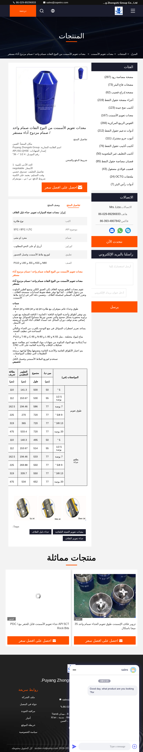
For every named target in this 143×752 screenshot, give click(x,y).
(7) (122, 184)
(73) (120, 84)
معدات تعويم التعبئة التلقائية (69, 531)
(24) (121, 176)
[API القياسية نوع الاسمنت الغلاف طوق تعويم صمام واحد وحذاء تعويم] (38, 596)
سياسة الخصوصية (28, 732)
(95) (114, 161)
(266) (117, 123)
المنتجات (122, 54)
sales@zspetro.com (57, 2)
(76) (116, 145)
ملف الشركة (28, 697)
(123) (120, 107)
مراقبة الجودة (28, 711)
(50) (114, 153)
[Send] (74, 746)
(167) (117, 115)
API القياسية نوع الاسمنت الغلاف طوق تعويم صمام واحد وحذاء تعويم (39, 626)
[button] (129, 604)
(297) (118, 77)
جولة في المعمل (28, 704)
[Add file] (134, 746)
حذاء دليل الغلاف (40, 531)
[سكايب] (128, 230)
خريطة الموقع (28, 725)
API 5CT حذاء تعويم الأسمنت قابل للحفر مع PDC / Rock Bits (106, 626)
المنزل (134, 54)
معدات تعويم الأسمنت (102, 54)
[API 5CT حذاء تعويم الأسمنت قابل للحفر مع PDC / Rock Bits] (105, 596)
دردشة (23, 10)
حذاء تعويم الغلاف (74, 538)
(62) (119, 92)
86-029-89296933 (25, 2)
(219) (115, 100)
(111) (119, 138)
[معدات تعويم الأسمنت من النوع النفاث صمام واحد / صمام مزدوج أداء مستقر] (45, 96)
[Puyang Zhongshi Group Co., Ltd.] (119, 11)
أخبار (28, 718)
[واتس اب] (120, 230)
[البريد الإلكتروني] (112, 230)
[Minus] (74, 670)
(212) (115, 130)
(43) (117, 168)
